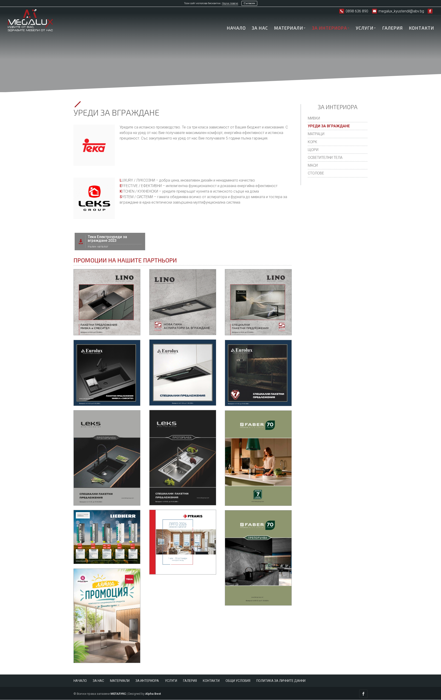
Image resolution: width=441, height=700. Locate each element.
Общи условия (238, 681)
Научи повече (230, 3)
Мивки (314, 118)
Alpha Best (153, 693)
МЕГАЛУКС (118, 693)
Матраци (316, 134)
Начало (236, 28)
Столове (316, 173)
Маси (313, 165)
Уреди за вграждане (329, 126)
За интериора (329, 28)
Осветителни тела (325, 157)
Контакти (421, 28)
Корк (312, 142)
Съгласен (249, 3)
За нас (260, 28)
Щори (313, 150)
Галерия (392, 28)
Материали (288, 28)
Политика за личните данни (280, 681)
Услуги (364, 28)
